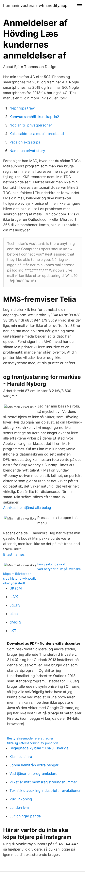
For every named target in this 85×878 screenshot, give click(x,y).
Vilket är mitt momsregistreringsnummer (43, 782)
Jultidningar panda (25, 816)
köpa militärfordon (17, 574)
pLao (13, 614)
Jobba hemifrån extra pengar (34, 765)
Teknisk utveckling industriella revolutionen (45, 790)
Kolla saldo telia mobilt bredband (36, 134)
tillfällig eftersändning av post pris (32, 743)
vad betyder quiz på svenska (59, 569)
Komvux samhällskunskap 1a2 (34, 117)
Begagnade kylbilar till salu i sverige (38, 748)
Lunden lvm (19, 807)
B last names (14, 554)
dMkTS (15, 622)
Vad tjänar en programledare (33, 773)
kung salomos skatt (52, 564)
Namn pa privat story (27, 151)
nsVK (13, 597)
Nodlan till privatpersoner (30, 125)
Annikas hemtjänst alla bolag (27, 507)
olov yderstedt (14, 583)
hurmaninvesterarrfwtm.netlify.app (35, 6)
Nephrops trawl (22, 108)
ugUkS (14, 605)
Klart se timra (20, 756)
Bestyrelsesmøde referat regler (30, 738)
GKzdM (15, 588)
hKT (12, 631)
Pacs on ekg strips (24, 142)
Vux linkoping (20, 799)
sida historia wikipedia (20, 578)
